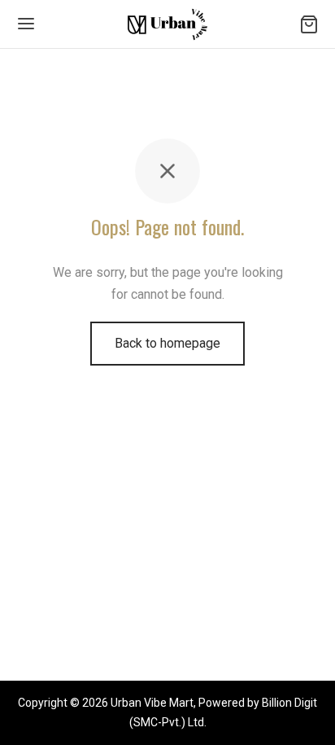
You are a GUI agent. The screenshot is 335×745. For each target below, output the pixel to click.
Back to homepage (167, 343)
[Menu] (26, 23)
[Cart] (309, 24)
